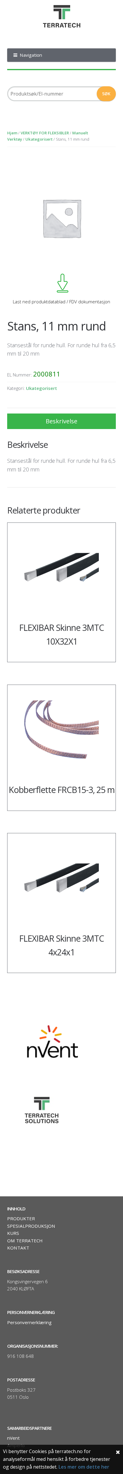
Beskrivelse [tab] (61, 421)
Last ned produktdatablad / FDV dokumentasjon (61, 302)
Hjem (12, 133)
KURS (13, 1233)
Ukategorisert (39, 139)
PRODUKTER (21, 1218)
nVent (13, 1438)
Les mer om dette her (84, 1467)
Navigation (31, 55)
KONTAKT (18, 1248)
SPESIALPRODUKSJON (31, 1226)
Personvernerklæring (29, 1322)
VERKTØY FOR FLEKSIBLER (45, 133)
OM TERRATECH (25, 1241)
